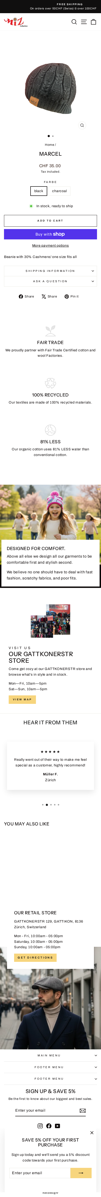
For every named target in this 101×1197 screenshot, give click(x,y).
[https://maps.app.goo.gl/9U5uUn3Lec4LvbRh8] (50, 972)
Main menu (49, 1055)
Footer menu (49, 1067)
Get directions (35, 957)
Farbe (50, 182)
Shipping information (50, 271)
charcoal (59, 191)
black (38, 191)
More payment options (50, 245)
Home (49, 145)
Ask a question (50, 281)
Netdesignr (50, 1192)
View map (22, 699)
